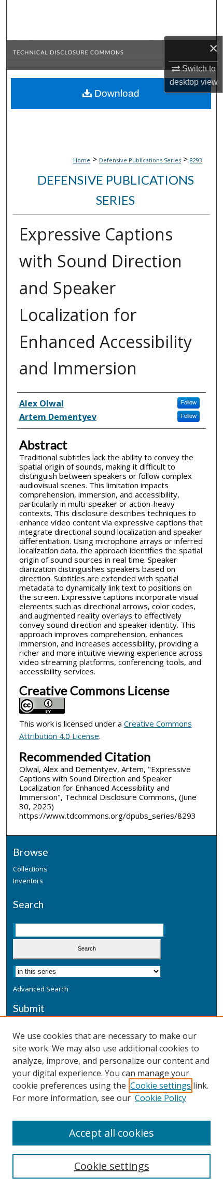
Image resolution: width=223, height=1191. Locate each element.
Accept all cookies (111, 1133)
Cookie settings (160, 1085)
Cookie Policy (160, 1098)
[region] (111, 1103)
